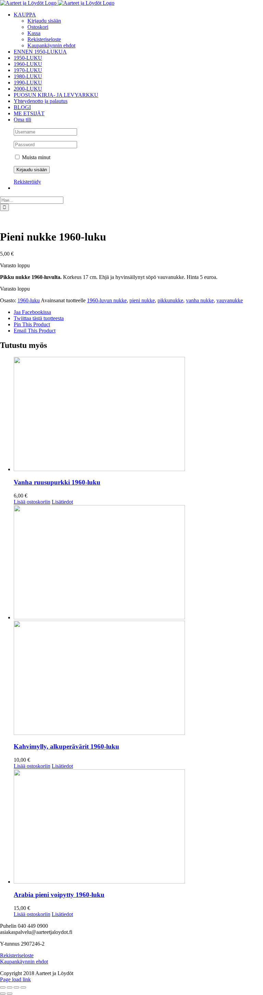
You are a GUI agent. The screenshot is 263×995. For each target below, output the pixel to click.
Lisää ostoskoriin (32, 502)
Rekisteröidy (27, 182)
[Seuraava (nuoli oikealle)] (9, 994)
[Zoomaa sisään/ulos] (2, 987)
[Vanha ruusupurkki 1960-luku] (138, 414)
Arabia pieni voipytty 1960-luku (59, 894)
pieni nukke (142, 300)
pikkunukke (170, 300)
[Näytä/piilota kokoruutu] (9, 987)
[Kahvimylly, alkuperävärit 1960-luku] (138, 620)
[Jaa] (16, 987)
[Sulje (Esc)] (23, 987)
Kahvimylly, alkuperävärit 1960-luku (66, 746)
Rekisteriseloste (17, 955)
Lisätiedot (62, 502)
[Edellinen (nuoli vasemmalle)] (2, 994)
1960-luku (28, 300)
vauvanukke (229, 300)
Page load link (15, 979)
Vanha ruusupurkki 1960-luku (57, 482)
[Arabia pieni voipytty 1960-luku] (138, 827)
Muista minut (35, 157)
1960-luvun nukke (107, 300)
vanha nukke (200, 300)
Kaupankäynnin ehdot (24, 961)
